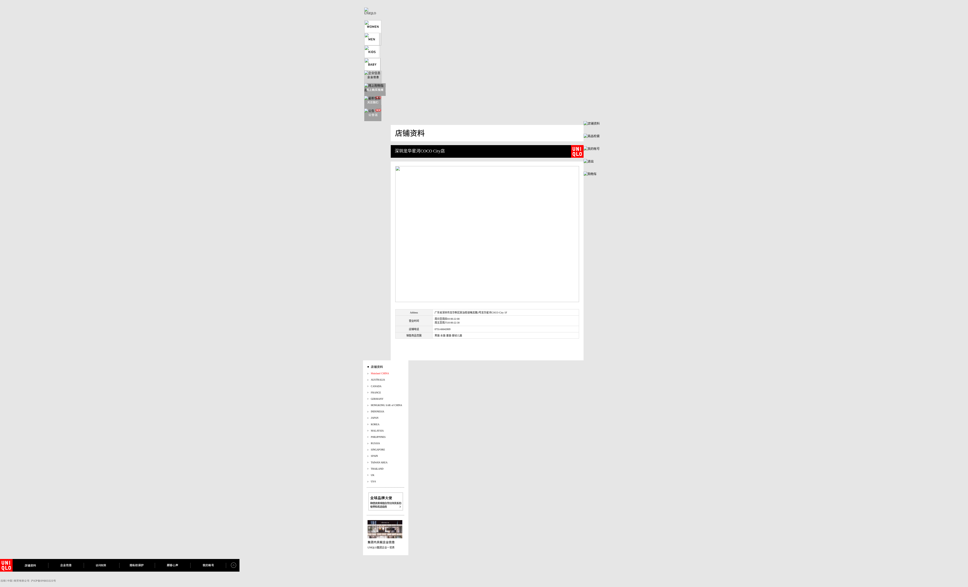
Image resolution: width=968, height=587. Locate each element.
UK (372, 475)
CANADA (376, 386)
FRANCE (376, 392)
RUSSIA (375, 443)
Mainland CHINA (380, 373)
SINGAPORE (378, 449)
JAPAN (374, 417)
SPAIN (374, 456)
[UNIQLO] (370, 13)
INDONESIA (377, 411)
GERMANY (377, 398)
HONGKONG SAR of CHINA (386, 405)
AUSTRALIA (378, 379)
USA (373, 481)
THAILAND (377, 468)
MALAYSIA (377, 430)
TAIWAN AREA (379, 462)
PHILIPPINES (378, 437)
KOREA (375, 424)
